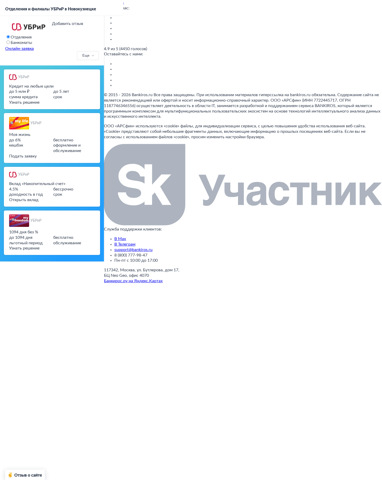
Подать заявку (23, 156)
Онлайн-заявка (19, 49)
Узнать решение (24, 102)
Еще (85, 55)
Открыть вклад (23, 200)
